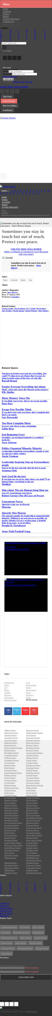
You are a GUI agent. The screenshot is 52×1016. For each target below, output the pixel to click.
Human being (31, 490)
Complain (18, 423)
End (4, 434)
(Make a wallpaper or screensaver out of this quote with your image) (26, 253)
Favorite (8, 257)
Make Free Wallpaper (14, 87)
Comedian (15, 297)
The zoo (19, 490)
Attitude (7, 693)
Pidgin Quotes (20, 943)
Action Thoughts (10, 207)
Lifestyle (4, 213)
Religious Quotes (7, 948)
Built (27, 549)
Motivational (31, 690)
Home (4, 211)
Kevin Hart (41, 308)
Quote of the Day (9, 101)
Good (10, 476)
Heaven (22, 512)
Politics (6, 448)
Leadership (8, 462)
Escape (5, 409)
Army (5, 531)
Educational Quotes (25, 948)
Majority (37, 448)
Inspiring (19, 462)
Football (19, 531)
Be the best (20, 476)
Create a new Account (22, 82)
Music (5, 398)
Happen (20, 549)
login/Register (7, 110)
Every (21, 434)
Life (6, 549)
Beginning (12, 434)
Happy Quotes (25, 938)
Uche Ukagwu (31, 1011)
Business (7, 695)
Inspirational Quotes (9, 927)
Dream (28, 688)
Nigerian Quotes (10, 700)
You (30, 280)
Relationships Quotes (21, 932)
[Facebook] (5, 58)
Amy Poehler (7, 311)
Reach (23, 280)
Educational (8, 698)
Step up (29, 462)
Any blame (40, 386)
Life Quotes (5, 932)
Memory (13, 398)
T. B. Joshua (9, 547)
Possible (20, 409)
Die (28, 398)
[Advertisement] (26, 145)
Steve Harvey (12, 292)
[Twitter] (10, 58)
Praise (33, 585)
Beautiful (13, 549)
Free (12, 409)
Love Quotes (25, 927)
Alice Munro (43, 311)
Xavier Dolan (19, 308)
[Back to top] (43, 998)
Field (11, 531)
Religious (29, 695)
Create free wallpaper (26, 249)
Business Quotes (35, 943)
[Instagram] (14, 58)
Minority (27, 448)
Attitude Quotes (40, 938)
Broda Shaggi (18, 311)
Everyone (16, 386)
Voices (22, 398)
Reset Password (10, 76)
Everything (27, 386)
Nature (28, 693)
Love (28, 683)
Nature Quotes (6, 943)
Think (28, 409)
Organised (15, 448)
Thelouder (26, 585)
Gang (27, 531)
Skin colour (8, 490)
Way (14, 512)
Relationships (31, 685)
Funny (6, 685)
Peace (5, 280)
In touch (14, 280)
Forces (19, 501)
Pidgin (28, 698)
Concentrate (8, 501)
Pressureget (16, 585)
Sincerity (6, 512)
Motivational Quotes (9, 938)
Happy (6, 690)
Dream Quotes (38, 932)
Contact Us (8, 22)
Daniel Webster (31, 311)
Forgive (6, 386)
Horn (9, 423)
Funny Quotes (38, 927)
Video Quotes (7, 96)
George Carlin (7, 308)
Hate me (43, 490)
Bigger (7, 585)
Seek (4, 476)
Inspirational (9, 683)
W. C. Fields (30, 308)
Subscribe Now (26, 977)
